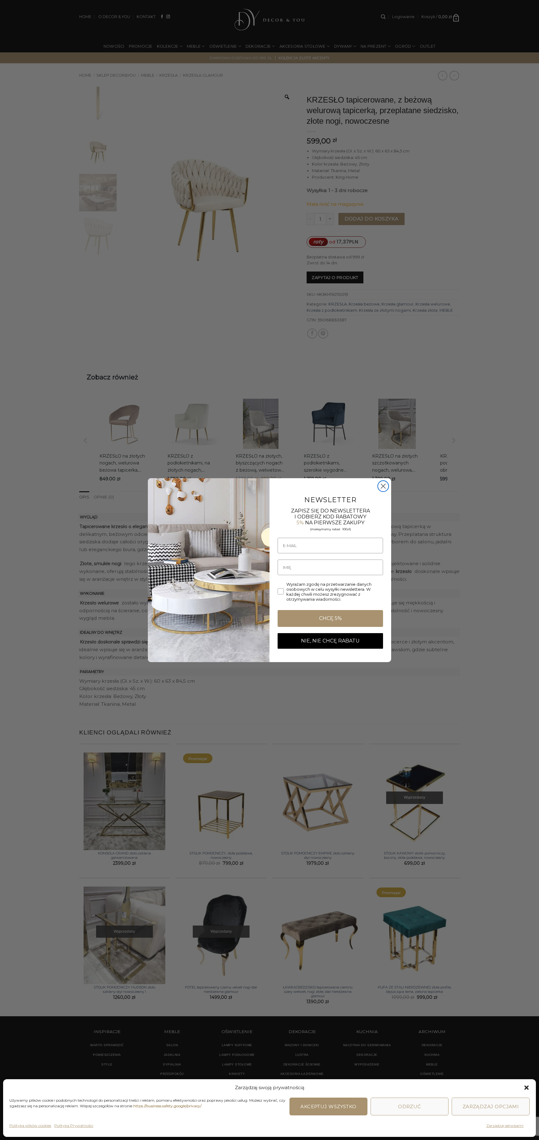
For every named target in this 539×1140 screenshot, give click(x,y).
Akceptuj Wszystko (328, 1106)
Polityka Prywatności (73, 1125)
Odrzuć (409, 1106)
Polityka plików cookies (30, 1125)
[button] (526, 1088)
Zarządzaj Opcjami (491, 1106)
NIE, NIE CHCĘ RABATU (330, 641)
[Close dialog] (383, 486)
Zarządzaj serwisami (504, 1125)
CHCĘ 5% (330, 618)
